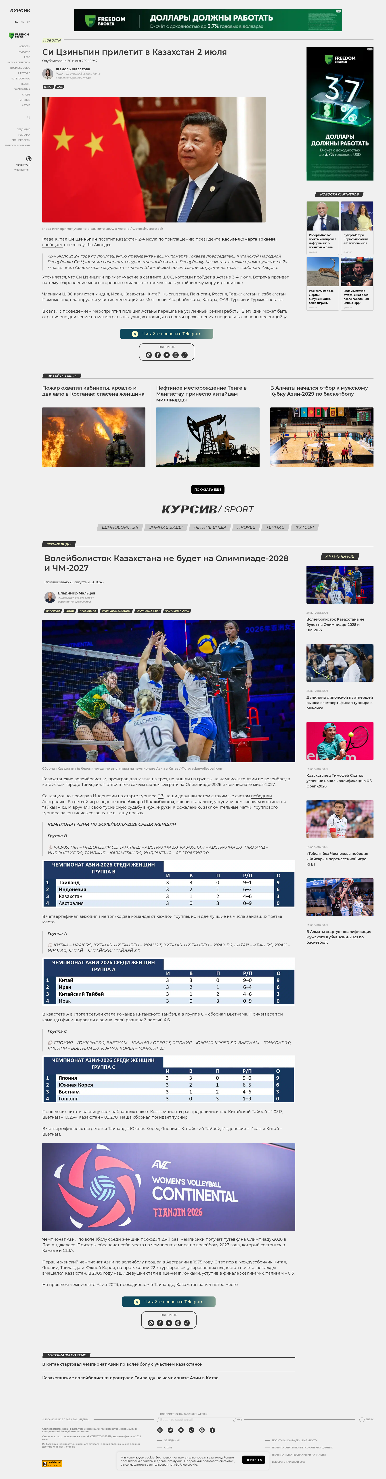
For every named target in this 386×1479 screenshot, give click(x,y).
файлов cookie (186, 1464)
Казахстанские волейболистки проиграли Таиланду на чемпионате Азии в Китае (130, 1377)
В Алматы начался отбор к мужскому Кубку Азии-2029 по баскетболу (319, 391)
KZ (28, 22)
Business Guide (20, 67)
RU (16, 22)
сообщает (52, 244)
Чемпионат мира (177, 611)
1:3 (63, 807)
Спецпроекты (21, 140)
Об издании (172, 1440)
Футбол (305, 527)
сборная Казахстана (116, 611)
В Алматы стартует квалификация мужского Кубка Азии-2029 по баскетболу (338, 937)
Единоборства (120, 527)
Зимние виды (166, 527)
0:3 (161, 796)
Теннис (275, 527)
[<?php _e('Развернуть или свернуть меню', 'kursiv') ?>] (28, 159)
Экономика (22, 89)
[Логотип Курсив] (20, 10)
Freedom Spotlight (17, 145)
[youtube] (181, 1430)
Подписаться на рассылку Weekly (184, 1414)
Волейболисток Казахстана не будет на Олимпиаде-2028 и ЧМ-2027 (335, 624)
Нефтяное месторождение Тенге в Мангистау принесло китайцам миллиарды (201, 394)
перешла (167, 311)
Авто (27, 57)
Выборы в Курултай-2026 (288, 1462)
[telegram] (170, 1430)
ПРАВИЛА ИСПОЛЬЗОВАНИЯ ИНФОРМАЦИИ (299, 1455)
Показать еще (207, 490)
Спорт (26, 94)
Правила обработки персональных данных (302, 1447)
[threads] (202, 1430)
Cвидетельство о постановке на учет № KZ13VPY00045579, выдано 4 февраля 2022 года (91, 1438)
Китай (48, 86)
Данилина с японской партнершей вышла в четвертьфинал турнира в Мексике (339, 702)
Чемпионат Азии (148, 611)
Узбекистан (22, 170)
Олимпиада (87, 611)
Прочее (246, 527)
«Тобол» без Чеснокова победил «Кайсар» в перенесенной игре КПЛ (337, 859)
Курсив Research (18, 62)
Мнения (24, 100)
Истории (24, 51)
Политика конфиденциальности (294, 1440)
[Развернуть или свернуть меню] (28, 117)
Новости (24, 46)
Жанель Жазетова (73, 69)
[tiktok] (191, 1430)
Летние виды (210, 527)
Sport (239, 509)
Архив (26, 105)
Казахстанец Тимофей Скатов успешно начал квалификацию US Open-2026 (339, 780)
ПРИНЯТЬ (253, 1460)
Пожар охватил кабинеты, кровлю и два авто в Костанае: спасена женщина (93, 391)
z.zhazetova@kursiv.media (73, 77)
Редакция (23, 129)
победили (261, 796)
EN (22, 22)
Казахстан (23, 165)
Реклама (24, 134)
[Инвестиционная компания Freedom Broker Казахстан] (19, 36)
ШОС (60, 86)
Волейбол (53, 611)
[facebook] (212, 1430)
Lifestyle (24, 73)
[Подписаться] (238, 1419)
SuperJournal (20, 78)
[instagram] (160, 1430)
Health (25, 84)
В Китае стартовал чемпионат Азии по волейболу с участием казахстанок (122, 1364)
